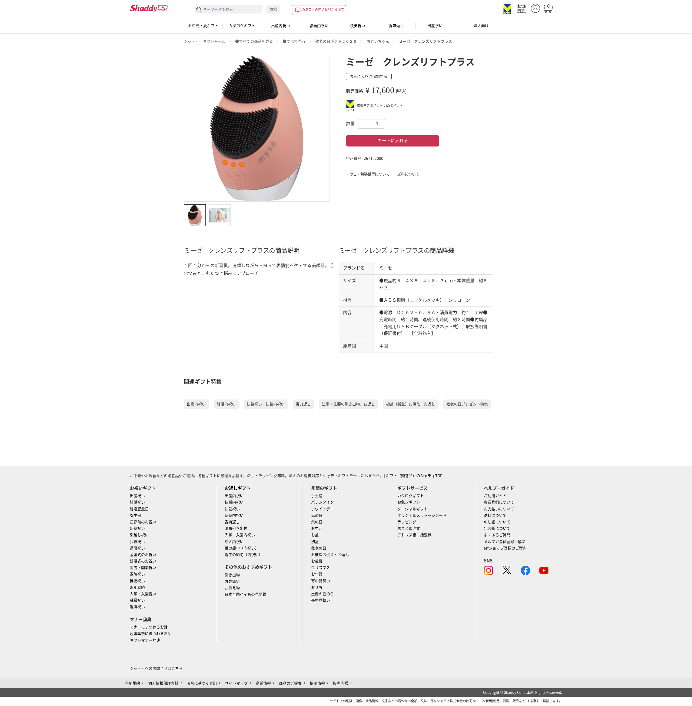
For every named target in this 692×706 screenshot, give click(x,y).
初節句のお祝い (143, 522)
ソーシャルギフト (412, 509)
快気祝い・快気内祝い (266, 404)
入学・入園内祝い (240, 535)
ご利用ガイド (495, 496)
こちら (177, 668)
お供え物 (232, 588)
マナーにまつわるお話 (149, 627)
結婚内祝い (319, 26)
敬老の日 (318, 548)
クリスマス (320, 568)
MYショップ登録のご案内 (505, 548)
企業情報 (263, 683)
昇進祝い (137, 581)
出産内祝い (280, 26)
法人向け (481, 26)
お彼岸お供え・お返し (330, 555)
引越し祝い (139, 535)
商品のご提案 (290, 683)
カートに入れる (393, 140)
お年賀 (316, 574)
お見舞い (232, 581)
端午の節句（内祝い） (243, 555)
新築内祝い (234, 515)
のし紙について (497, 522)
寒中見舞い (320, 581)
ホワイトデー (322, 509)
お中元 (316, 528)
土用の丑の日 (322, 594)
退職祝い (137, 607)
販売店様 (340, 683)
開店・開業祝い (143, 568)
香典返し (396, 26)
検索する (199, 9)
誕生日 (135, 515)
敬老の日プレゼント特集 (467, 404)
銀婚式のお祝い (143, 561)
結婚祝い (137, 502)
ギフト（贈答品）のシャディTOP (414, 476)
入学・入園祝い (143, 594)
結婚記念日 (139, 509)
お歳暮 (316, 561)
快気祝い (357, 26)
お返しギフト (238, 488)
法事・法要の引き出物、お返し (348, 404)
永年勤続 (137, 587)
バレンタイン (322, 502)
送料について (408, 174)
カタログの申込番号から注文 (323, 9)
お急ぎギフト (408, 502)
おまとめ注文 (408, 528)
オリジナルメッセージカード (422, 515)
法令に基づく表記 (202, 683)
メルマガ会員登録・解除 (504, 542)
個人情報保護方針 (163, 683)
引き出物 (232, 575)
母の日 (316, 515)
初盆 (315, 542)
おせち (316, 587)
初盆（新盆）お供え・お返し (410, 404)
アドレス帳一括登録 (414, 535)
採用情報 (317, 683)
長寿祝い (137, 542)
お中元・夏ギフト (203, 26)
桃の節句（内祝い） (242, 548)
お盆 (315, 535)
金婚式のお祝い (143, 555)
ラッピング (406, 522)
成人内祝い (234, 542)
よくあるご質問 (497, 535)
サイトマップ (236, 683)
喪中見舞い (320, 600)
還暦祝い (137, 548)
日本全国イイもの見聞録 (245, 594)
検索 (273, 9)
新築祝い (137, 528)
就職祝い (137, 600)
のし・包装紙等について (370, 174)
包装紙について (497, 528)
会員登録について (499, 502)
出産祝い (435, 26)
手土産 (316, 496)
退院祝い (137, 574)
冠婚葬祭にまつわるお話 (150, 633)
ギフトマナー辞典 (145, 640)
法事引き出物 (236, 528)
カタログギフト (242, 26)
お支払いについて (499, 509)
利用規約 (132, 683)
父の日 (316, 522)
